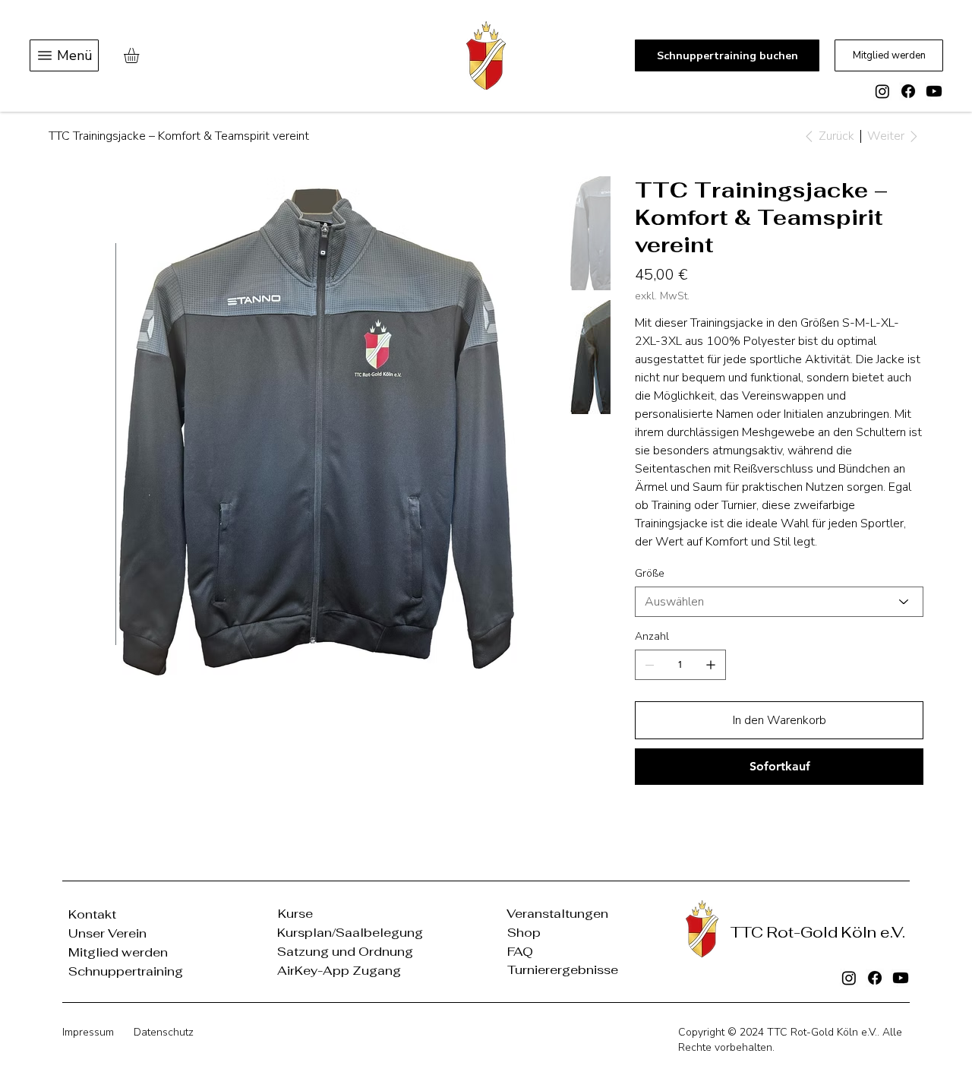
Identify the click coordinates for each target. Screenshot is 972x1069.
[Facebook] (908, 91)
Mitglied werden (118, 952)
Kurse (295, 914)
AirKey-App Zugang (339, 971)
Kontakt (92, 914)
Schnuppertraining (125, 971)
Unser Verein (107, 933)
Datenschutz (164, 1032)
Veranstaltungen (557, 914)
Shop (524, 933)
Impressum (88, 1032)
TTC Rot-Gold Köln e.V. (822, 1032)
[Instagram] (882, 91)
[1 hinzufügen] (711, 665)
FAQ (520, 952)
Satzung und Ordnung (345, 952)
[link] (140, 55)
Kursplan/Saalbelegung (350, 933)
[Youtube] (934, 91)
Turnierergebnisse (562, 970)
